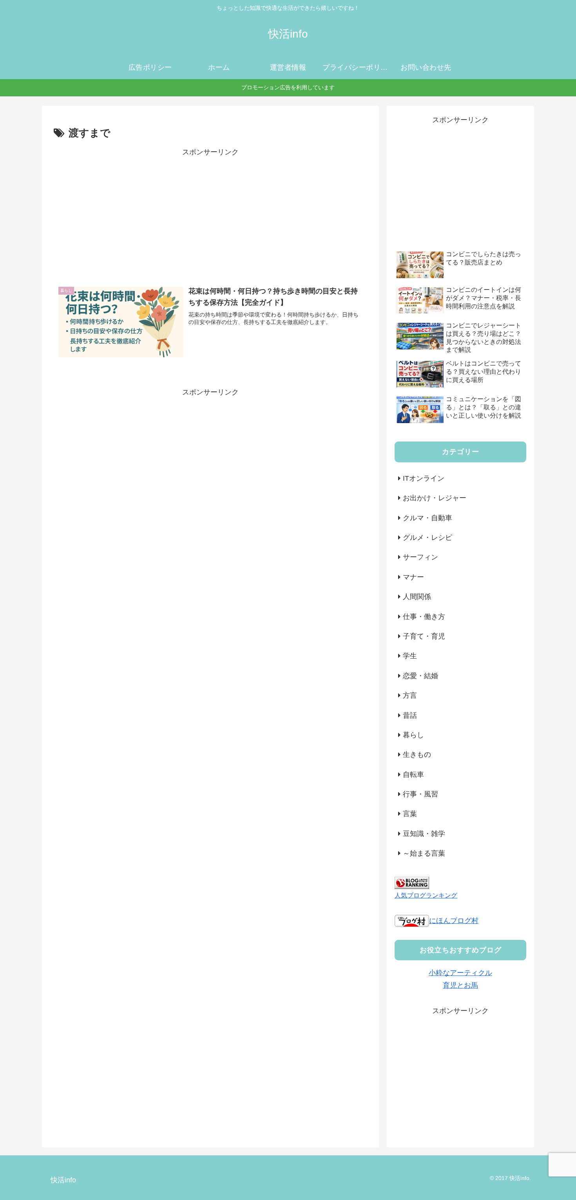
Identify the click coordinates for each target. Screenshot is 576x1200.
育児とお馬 (460, 985)
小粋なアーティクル (460, 973)
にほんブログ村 (453, 921)
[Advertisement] (210, 213)
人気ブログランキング (426, 895)
